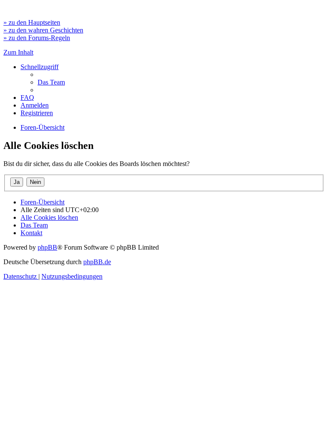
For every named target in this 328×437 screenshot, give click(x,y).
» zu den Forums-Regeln (36, 37)
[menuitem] (51, 82)
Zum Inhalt (18, 52)
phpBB (47, 247)
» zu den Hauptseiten (31, 22)
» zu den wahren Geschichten (43, 30)
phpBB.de (97, 261)
